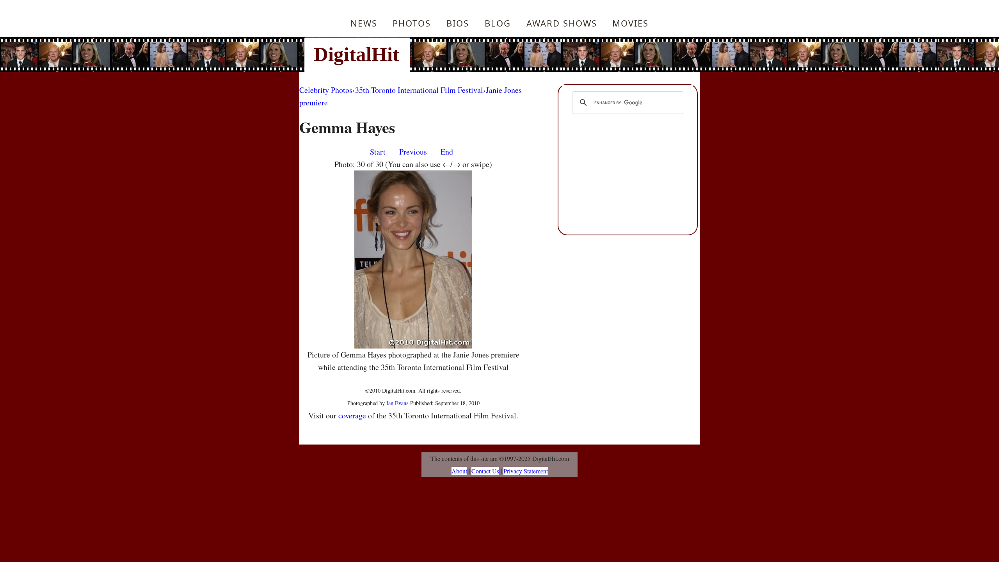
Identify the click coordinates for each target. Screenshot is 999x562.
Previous (413, 151)
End (447, 151)
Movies (630, 23)
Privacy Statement (525, 471)
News (363, 23)
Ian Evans (397, 403)
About (459, 471)
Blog (498, 23)
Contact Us (485, 471)
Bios (457, 23)
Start (378, 151)
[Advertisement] (552, 54)
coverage (352, 415)
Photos (412, 23)
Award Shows (561, 23)
